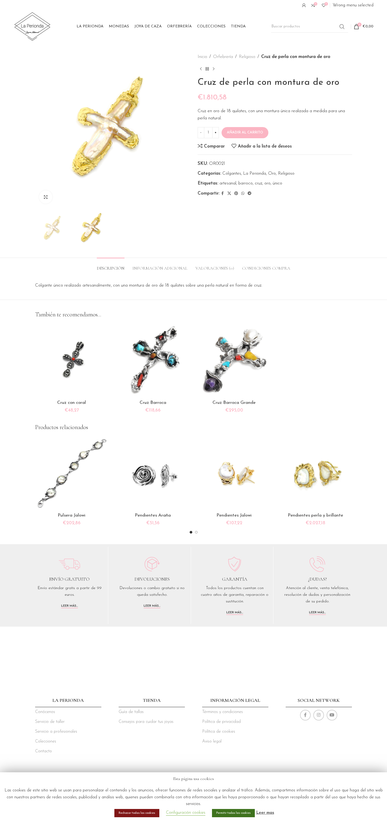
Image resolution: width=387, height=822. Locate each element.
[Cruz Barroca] (153, 360)
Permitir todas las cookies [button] (233, 813)
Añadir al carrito (245, 132)
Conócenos (45, 712)
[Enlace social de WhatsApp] (243, 194)
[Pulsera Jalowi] (72, 473)
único (277, 183)
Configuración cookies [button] (185, 813)
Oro (272, 173)
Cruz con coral (71, 402)
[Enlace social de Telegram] (249, 194)
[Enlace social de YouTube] (332, 715)
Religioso (247, 56)
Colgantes (231, 173)
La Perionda (254, 173)
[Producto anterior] (201, 69)
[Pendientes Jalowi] (234, 473)
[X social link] (229, 194)
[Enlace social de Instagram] (318, 715)
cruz (258, 183)
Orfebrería (223, 56)
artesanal (227, 183)
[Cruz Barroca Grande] (234, 360)
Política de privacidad (221, 722)
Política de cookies (218, 731)
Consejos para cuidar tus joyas (146, 722)
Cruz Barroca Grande (234, 402)
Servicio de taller (50, 722)
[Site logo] (32, 26)
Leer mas (265, 813)
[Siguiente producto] (213, 69)
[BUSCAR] (342, 26)
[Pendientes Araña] (153, 473)
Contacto (43, 751)
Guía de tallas (131, 712)
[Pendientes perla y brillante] (315, 473)
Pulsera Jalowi (71, 515)
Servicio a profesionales (56, 731)
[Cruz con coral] (72, 360)
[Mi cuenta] (304, 5)
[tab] (110, 266)
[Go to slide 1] (191, 532)
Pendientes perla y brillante (315, 515)
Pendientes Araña (153, 515)
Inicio (202, 56)
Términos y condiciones (222, 712)
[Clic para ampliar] (45, 197)
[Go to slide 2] (196, 532)
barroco (245, 183)
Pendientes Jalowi (234, 515)
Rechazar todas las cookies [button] (137, 813)
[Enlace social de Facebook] (222, 194)
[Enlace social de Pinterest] (236, 194)
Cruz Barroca (153, 402)
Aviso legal (212, 741)
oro (267, 183)
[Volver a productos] (207, 69)
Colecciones (45, 741)
